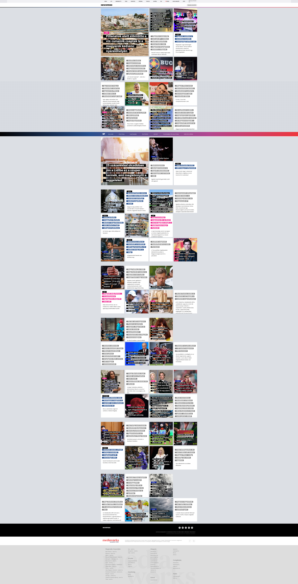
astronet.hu (153, 551)
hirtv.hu (130, 564)
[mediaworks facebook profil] (189, 540)
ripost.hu (175, 549)
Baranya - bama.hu (110, 553)
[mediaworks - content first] (111, 541)
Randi (168, 1)
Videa (126, 1)
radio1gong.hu (176, 576)
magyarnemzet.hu (132, 560)
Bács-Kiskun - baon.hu (111, 551)
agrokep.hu (131, 576)
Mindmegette (118, 1)
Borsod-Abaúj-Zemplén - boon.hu (114, 557)
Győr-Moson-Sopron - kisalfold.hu (114, 564)
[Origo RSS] (192, 528)
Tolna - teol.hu (109, 579)
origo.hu (130, 566)
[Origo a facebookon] (180, 528)
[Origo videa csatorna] (189, 528)
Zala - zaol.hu (131, 552)
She (161, 1)
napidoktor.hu (154, 560)
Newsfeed (133, 1)
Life (111, 1)
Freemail (141, 1)
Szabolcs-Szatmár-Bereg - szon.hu (114, 577)
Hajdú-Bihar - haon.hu (111, 566)
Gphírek (155, 1)
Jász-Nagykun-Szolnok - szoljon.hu (114, 570)
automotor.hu (154, 553)
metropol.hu (176, 551)
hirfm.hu (175, 578)
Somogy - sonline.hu (111, 575)
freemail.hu (176, 562)
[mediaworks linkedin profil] (193, 540)
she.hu (174, 554)
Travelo (148, 1)
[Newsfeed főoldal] (106, 528)
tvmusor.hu (153, 572)
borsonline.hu (154, 580)
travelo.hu (153, 564)
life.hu (174, 552)
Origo (105, 1)
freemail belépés (192, 5)
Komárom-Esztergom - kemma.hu (114, 572)
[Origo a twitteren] (183, 528)
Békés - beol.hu (109, 555)
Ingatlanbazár (176, 1)
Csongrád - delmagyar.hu (112, 559)
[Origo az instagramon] (186, 528)
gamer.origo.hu (154, 557)
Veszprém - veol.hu (133, 551)
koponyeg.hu (176, 564)
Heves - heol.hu (109, 568)
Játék (184, 1)
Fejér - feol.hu (109, 562)
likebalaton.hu (154, 559)
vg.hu (129, 574)
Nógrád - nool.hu (110, 573)
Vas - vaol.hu (131, 549)
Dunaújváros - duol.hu (111, 560)
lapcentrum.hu (176, 568)
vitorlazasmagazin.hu (156, 568)
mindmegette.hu (155, 562)
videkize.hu (153, 570)
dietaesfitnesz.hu (155, 566)
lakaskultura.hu (154, 555)
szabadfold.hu (131, 562)
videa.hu (175, 566)
